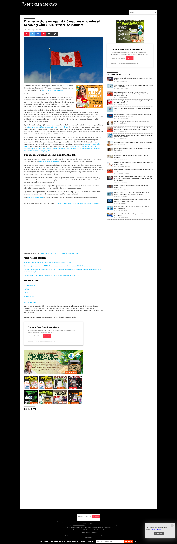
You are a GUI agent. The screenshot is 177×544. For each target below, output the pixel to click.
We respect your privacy (79, 525)
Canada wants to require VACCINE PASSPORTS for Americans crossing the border (51, 275)
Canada (65, 306)
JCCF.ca (26, 289)
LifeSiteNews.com (30, 285)
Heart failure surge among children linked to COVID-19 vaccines (133, 142)
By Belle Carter (124, 118)
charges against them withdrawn (53, 90)
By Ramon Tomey (125, 104)
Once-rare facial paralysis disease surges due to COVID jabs (132, 108)
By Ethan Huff (124, 81)
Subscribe (128, 541)
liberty (47, 308)
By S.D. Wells (124, 123)
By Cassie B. (123, 144)
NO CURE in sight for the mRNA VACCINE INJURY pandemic (131, 122)
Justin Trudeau (39, 308)
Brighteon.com (29, 296)
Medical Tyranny (81, 308)
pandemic (90, 308)
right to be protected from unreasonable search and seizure (47, 127)
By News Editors (124, 189)
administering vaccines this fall (49, 161)
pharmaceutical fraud (31, 310)
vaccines (31, 313)
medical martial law (68, 308)
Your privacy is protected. (33, 341)
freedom (89, 306)
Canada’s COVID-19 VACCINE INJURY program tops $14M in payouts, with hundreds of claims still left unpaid (131, 193)
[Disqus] (63, 435)
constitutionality (73, 306)
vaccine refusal (91, 310)
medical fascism (55, 308)
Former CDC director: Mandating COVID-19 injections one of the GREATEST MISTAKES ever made (132, 200)
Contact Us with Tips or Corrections (88, 532)
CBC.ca (26, 293)
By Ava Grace (124, 131)
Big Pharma (58, 306)
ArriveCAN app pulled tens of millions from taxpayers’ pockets (78, 203)
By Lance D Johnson (125, 88)
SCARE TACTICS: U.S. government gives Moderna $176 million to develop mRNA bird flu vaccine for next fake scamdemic (132, 128)
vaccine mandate (80, 310)
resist (58, 310)
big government (47, 306)
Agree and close (159, 533)
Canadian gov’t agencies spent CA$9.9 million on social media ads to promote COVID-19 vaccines (56, 266)
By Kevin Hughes (125, 173)
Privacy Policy (88, 537)
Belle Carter (38, 30)
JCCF (32, 308)
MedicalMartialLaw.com (35, 198)
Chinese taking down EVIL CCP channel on (58, 253)
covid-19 (83, 306)
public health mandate (47, 310)
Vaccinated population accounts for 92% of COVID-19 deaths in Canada (48, 262)
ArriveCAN (38, 306)
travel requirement (66, 310)
